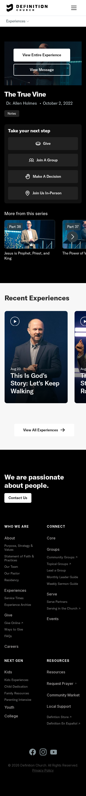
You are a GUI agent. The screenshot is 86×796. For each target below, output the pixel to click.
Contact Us (17, 497)
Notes (12, 113)
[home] (25, 8)
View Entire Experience (41, 55)
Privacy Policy (43, 770)
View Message (42, 69)
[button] (74, 8)
